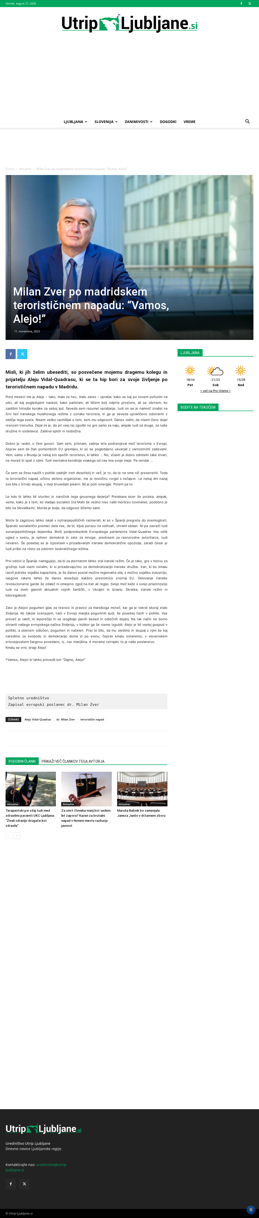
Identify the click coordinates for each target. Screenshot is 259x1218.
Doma (10, 169)
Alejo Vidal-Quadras (38, 719)
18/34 (190, 382)
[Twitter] (249, 3)
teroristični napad (92, 719)
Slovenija (104, 121)
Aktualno (25, 169)
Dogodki (168, 121)
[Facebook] (241, 3)
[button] (247, 122)
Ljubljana (73, 121)
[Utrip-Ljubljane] (129, 24)
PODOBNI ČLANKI (22, 761)
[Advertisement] (129, 77)
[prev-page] (9, 836)
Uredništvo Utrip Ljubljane (28, 1143)
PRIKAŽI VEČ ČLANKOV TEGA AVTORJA (73, 761)
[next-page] (17, 836)
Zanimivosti (136, 121)
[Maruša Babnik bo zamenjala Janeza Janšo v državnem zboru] (142, 789)
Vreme (190, 121)
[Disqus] (86, 914)
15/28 (241, 382)
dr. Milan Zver (65, 719)
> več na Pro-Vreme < (215, 391)
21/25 (215, 382)
